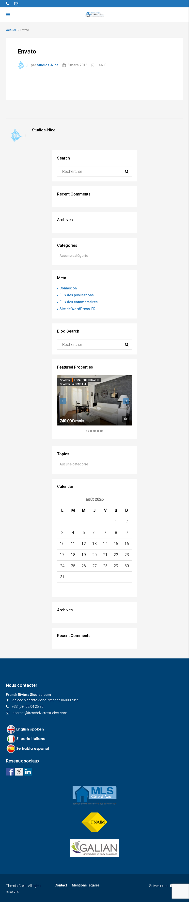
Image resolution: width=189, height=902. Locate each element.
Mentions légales (86, 885)
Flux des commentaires (79, 302)
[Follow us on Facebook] (10, 772)
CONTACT (146, 32)
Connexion (68, 288)
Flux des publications (77, 295)
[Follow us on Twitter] (19, 772)
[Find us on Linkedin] (28, 772)
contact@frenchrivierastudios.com (40, 713)
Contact (61, 885)
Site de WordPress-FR (77, 309)
